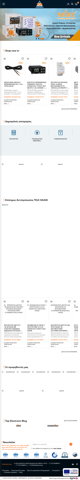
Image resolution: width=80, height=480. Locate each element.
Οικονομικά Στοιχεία (18, 470)
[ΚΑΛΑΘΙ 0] (76, 4)
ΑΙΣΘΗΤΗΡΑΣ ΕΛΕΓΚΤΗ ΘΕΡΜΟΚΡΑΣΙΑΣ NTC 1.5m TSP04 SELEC (13, 84)
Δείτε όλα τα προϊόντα (69, 109)
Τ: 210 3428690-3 (54, 463)
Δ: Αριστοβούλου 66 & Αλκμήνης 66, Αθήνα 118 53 (30, 463)
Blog (20, 472)
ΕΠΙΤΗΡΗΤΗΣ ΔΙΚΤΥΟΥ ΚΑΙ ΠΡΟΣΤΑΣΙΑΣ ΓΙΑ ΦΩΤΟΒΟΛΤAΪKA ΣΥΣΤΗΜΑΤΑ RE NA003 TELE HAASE (60, 328)
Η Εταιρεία (5, 470)
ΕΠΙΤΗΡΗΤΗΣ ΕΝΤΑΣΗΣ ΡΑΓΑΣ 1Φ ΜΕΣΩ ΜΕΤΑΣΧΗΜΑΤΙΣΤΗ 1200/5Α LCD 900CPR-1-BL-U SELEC (59, 86)
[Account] (68, 4)
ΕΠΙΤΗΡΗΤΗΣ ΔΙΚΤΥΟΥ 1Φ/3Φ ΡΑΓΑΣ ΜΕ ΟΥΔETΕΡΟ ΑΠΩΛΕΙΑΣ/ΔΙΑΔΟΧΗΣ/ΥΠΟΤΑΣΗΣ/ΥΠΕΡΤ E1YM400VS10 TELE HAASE (12, 329)
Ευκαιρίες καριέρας (10, 472)
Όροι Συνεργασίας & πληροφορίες (38, 470)
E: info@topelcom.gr (36, 465)
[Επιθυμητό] (22, 59)
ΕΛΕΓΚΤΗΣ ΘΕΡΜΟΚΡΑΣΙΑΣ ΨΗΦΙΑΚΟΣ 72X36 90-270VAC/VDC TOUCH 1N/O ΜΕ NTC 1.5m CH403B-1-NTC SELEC (36, 86)
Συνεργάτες (56, 470)
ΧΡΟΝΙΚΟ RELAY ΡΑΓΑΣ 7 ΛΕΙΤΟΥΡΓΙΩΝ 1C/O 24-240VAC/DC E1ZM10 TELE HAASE (36, 328)
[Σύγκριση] (4, 59)
